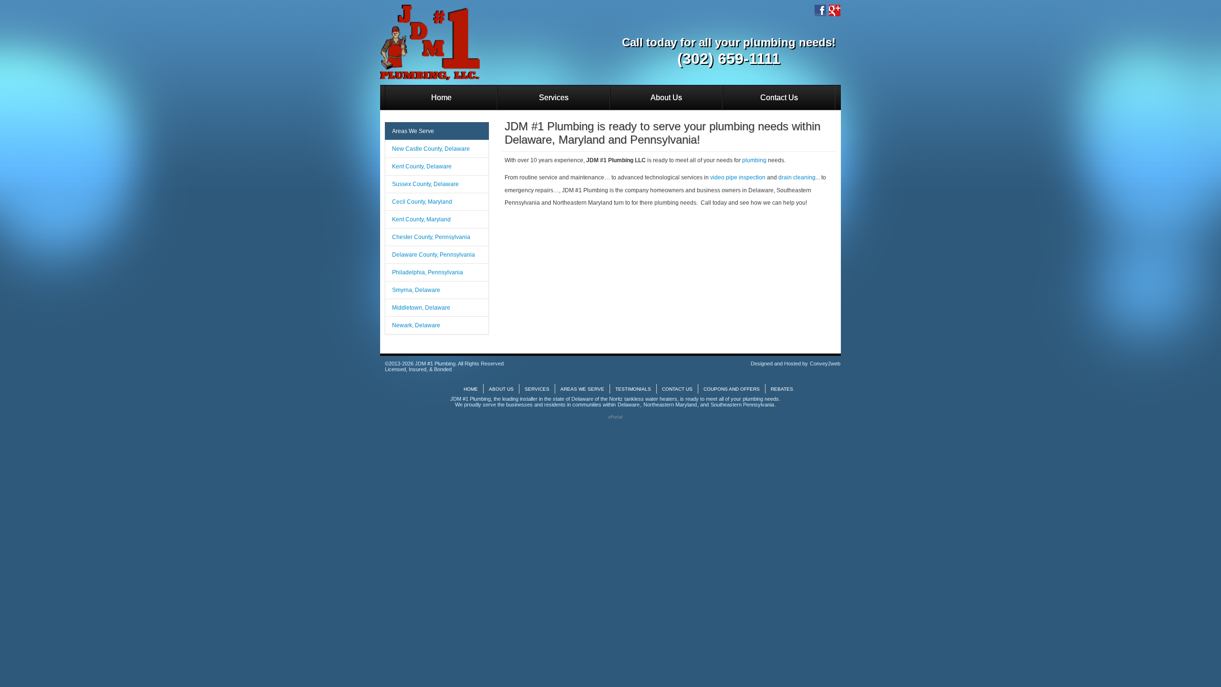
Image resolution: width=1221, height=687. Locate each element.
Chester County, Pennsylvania (431, 237)
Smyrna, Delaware (416, 290)
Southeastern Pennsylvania (742, 404)
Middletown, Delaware (421, 307)
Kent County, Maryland (421, 219)
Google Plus (834, 10)
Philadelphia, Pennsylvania (427, 272)
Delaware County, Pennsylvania (433, 254)
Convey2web (825, 363)
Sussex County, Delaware (425, 184)
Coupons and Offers (732, 389)
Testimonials (633, 389)
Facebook (820, 10)
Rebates (782, 389)
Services (554, 98)
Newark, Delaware (416, 325)
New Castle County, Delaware (431, 149)
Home (441, 98)
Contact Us (779, 98)
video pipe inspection (738, 177)
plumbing (754, 160)
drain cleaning (797, 177)
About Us (666, 98)
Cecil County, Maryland (422, 201)
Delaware (629, 404)
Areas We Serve (413, 131)
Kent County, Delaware (422, 166)
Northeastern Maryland (670, 404)
